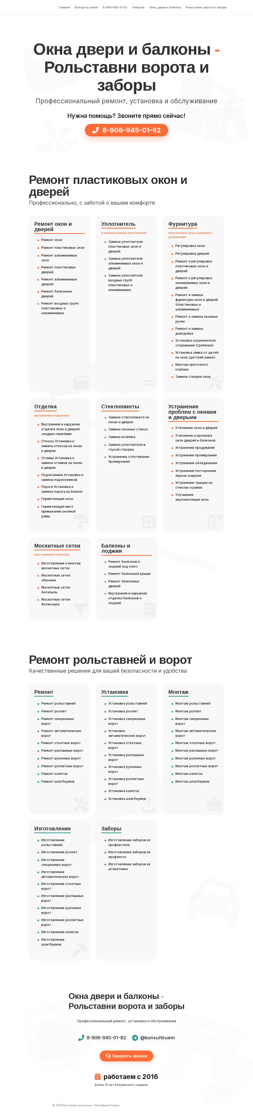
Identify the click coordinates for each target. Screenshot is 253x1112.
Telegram (138, 7)
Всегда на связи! (86, 7)
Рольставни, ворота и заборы (206, 7)
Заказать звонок (129, 1055)
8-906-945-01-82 (115, 7)
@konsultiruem (157, 1037)
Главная (64, 7)
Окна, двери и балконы (165, 7)
